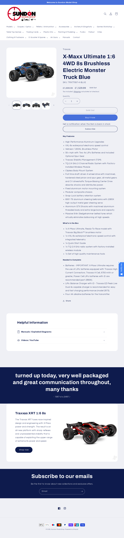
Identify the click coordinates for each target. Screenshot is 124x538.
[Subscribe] (82, 491)
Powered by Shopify (71, 529)
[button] (10, 27)
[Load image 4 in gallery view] (46, 105)
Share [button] (68, 301)
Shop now (24, 450)
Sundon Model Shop (58, 529)
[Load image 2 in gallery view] (26, 105)
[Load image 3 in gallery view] (36, 105)
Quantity (66, 96)
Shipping (77, 91)
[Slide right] (53, 105)
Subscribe (90, 129)
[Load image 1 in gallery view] (16, 105)
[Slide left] (9, 105)
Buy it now (90, 118)
